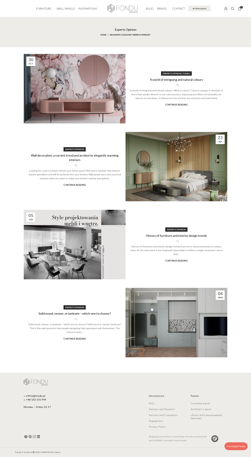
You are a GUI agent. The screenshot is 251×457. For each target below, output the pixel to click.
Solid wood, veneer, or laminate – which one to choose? (75, 313)
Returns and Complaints (163, 415)
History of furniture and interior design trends (176, 235)
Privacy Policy (157, 426)
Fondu (186, 73)
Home (103, 35)
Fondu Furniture (23, 452)
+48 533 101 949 (36, 399)
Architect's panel (201, 409)
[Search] (232, 8)
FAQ (151, 403)
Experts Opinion (172, 73)
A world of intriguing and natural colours (176, 79)
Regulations (156, 420)
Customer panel (200, 403)
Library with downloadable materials (206, 417)
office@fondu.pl (35, 395)
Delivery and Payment (162, 409)
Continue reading (176, 105)
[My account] (225, 8)
